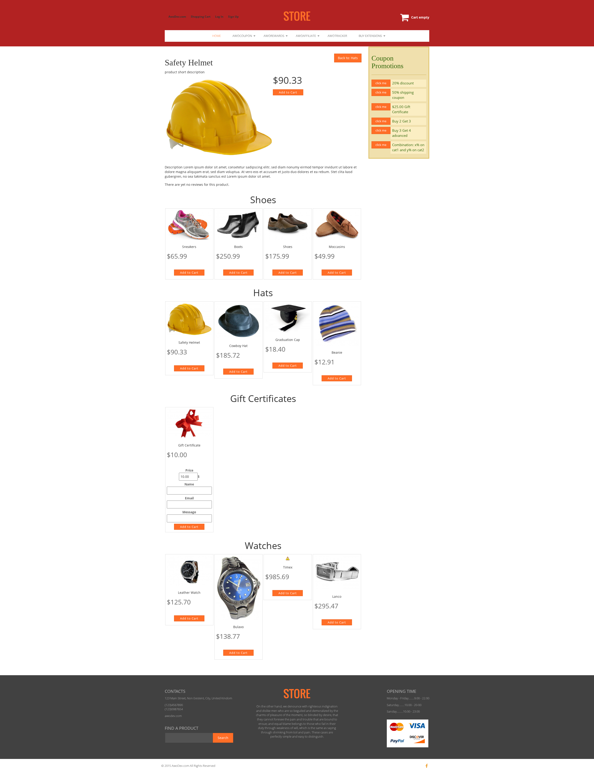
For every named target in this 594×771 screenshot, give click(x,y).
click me (380, 83)
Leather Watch (189, 592)
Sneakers (189, 246)
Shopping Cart (200, 17)
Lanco (336, 596)
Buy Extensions (370, 36)
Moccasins (337, 246)
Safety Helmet (189, 342)
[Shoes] (287, 225)
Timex (287, 567)
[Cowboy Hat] (238, 321)
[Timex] (288, 558)
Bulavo (238, 627)
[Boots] (238, 225)
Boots (238, 246)
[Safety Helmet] (189, 319)
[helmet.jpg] (219, 117)
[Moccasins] (336, 225)
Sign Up (233, 17)
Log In (219, 17)
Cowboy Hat (238, 346)
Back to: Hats (348, 58)
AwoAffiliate (306, 36)
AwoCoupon (242, 36)
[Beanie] (336, 324)
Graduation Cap (287, 339)
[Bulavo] (238, 588)
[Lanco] (336, 572)
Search (223, 738)
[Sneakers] (189, 225)
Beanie (337, 352)
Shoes (287, 246)
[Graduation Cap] (287, 318)
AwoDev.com (177, 17)
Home (216, 36)
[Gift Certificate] (189, 424)
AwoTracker (337, 36)
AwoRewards (274, 36)
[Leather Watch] (189, 571)
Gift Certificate (189, 445)
